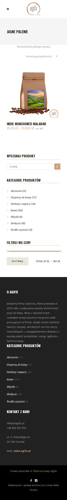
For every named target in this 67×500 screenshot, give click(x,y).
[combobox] (41, 56)
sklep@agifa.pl (15, 423)
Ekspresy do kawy (21, 197)
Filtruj (17, 261)
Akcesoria (16, 191)
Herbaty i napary (20, 204)
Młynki (15, 216)
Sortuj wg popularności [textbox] (39, 56)
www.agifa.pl (22, 451)
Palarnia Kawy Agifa (45, 471)
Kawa (14, 210)
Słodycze (16, 223)
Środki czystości (20, 229)
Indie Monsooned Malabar (26, 123)
